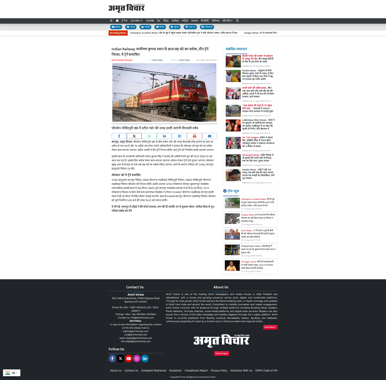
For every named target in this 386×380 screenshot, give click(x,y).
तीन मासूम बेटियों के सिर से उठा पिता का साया (257, 59)
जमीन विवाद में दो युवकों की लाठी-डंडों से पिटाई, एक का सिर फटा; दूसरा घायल (257, 158)
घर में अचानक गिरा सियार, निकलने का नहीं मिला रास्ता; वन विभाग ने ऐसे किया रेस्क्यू (258, 218)
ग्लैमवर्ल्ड (208, 27)
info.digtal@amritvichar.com (135, 341)
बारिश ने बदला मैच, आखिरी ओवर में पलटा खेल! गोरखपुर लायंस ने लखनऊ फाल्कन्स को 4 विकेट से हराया (258, 142)
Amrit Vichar (157, 60)
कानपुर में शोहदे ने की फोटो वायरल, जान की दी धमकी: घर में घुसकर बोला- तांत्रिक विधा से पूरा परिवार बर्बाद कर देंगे (163, 209)
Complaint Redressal (153, 370)
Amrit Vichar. (210, 377)
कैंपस (161, 27)
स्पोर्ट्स (185, 21)
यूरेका (176, 27)
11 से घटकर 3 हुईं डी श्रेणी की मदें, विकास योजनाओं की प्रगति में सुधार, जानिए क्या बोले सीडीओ (258, 234)
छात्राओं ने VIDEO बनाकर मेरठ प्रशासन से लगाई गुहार (257, 108)
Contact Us (131, 370)
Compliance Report (196, 370)
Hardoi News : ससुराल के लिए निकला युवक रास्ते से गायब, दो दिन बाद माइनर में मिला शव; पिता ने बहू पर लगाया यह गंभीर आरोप (258, 75)
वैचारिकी (205, 21)
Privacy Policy (219, 370)
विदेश (166, 21)
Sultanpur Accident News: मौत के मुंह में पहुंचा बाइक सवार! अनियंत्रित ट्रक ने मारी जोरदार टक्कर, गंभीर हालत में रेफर (169, 33)
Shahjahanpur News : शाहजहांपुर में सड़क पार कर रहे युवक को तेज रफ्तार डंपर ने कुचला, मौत (258, 249)
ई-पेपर (125, 21)
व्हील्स (117, 27)
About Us (116, 370)
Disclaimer (175, 370)
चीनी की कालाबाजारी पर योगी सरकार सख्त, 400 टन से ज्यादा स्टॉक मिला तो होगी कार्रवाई (257, 265)
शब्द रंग (191, 27)
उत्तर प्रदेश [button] (135, 21)
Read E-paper (221, 353)
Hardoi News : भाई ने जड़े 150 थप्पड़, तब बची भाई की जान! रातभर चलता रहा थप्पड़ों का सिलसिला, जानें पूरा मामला (258, 174)
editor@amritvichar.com (135, 331)
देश (158, 21)
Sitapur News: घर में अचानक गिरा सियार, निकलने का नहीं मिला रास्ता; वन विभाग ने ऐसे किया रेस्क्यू (275, 33)
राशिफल (216, 21)
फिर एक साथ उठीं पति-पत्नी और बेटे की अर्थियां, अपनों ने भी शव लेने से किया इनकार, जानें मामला (258, 92)
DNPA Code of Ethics (268, 370)
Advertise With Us (241, 370)
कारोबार (175, 21)
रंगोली (147, 27)
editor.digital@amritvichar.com (136, 338)
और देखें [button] (226, 21)
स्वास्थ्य (194, 21)
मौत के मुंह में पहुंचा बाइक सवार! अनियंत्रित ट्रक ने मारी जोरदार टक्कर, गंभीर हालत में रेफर (258, 202)
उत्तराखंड (150, 21)
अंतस (132, 27)
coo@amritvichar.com (135, 334)
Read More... (270, 327)
